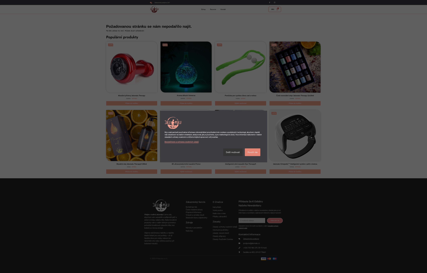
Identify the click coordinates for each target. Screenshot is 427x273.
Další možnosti (233, 152)
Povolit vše (253, 152)
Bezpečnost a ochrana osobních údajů (182, 142)
